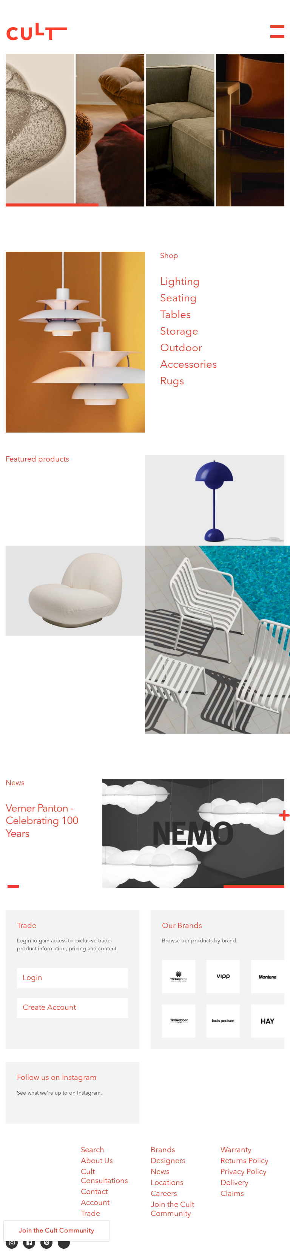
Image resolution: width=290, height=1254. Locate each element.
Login (32, 978)
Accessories (188, 365)
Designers (168, 1161)
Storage (179, 332)
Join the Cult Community (56, 1231)
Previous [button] (13, 882)
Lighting (180, 282)
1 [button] (52, 204)
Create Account (49, 1008)
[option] (145, 121)
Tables (175, 315)
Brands (163, 1150)
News (15, 783)
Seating (178, 299)
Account (95, 1203)
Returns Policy (244, 1161)
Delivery (234, 1183)
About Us (97, 1161)
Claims (232, 1194)
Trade (90, 1214)
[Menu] (277, 31)
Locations (167, 1183)
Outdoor (181, 348)
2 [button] (145, 204)
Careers (164, 1194)
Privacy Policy (244, 1172)
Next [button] (284, 815)
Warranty (236, 1150)
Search (92, 1150)
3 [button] (237, 204)
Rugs (172, 381)
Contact (94, 1192)
